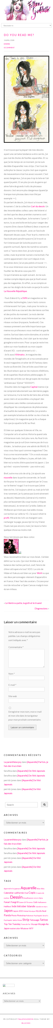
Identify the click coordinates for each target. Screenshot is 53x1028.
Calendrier (9, 893)
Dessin (16, 897)
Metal (26, 911)
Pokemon (29, 915)
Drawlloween (28, 898)
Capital (33, 386)
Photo (14, 915)
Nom (11, 673)
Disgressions (41, 608)
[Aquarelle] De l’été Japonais (31, 770)
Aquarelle (28, 888)
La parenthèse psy (12, 762)
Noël (44, 911)
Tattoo (44, 919)
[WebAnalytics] (9, 986)
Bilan (39, 889)
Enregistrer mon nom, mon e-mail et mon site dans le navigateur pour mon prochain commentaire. (25, 715)
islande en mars (41, 907)
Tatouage (34, 920)
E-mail (12, 685)
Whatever (24, 928)
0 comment (9, 47)
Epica (41, 898)
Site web (12, 696)
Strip (26, 919)
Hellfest (7, 906)
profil (6, 517)
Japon (8, 911)
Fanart (7, 902)
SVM (24, 298)
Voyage (34, 924)
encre (36, 898)
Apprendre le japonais (12, 889)
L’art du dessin (38, 206)
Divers (7, 44)
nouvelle (8, 477)
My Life (39, 911)
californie (19, 892)
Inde (14, 906)
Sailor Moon (17, 920)
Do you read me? (19, 35)
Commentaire (16, 647)
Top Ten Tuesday (12, 924)
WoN (39, 573)
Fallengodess (25, 1019)
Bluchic (26, 1023)
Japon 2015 (18, 911)
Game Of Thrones (26, 902)
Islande (31, 906)
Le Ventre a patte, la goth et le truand (23, 603)
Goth (35, 902)
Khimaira (19, 354)
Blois (42, 889)
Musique (32, 911)
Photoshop (21, 915)
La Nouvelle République (15, 291)
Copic (32, 892)
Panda (7, 915)
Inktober (21, 906)
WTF (31, 928)
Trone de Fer (26, 924)
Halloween (42, 902)
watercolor (15, 928)
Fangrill (15, 902)
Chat (26, 893)
